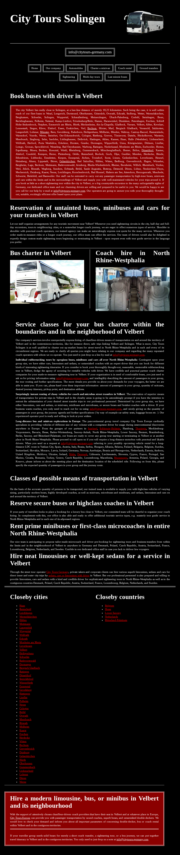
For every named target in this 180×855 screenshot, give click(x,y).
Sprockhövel (26, 678)
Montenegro (121, 457)
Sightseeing (69, 76)
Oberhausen (25, 763)
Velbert (23, 649)
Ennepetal (24, 686)
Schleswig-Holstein (110, 428)
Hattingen (24, 693)
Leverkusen (25, 645)
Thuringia (140, 428)
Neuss (22, 704)
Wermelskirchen (28, 616)
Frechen (23, 734)
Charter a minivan (100, 68)
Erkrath (23, 638)
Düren (22, 778)
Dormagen (25, 664)
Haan (22, 605)
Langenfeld (25, 627)
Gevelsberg (25, 689)
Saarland (92, 428)
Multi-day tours (91, 76)
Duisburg (24, 752)
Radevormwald (27, 660)
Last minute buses (117, 76)
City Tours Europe (20, 817)
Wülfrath (24, 634)
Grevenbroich (26, 748)
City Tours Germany (57, 571)
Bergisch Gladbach (29, 667)
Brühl (22, 712)
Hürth (22, 759)
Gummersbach (27, 767)
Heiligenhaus (26, 653)
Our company (53, 68)
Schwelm (24, 656)
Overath (23, 715)
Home (34, 68)
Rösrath (23, 723)
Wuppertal (25, 631)
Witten (22, 741)
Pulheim (23, 701)
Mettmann (24, 623)
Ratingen (24, 671)
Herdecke (24, 737)
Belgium (109, 605)
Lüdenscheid (26, 770)
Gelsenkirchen (67, 161)
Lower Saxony (113, 612)
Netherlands (111, 616)
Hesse (108, 609)
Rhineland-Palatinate (116, 620)
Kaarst (22, 730)
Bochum (92, 128)
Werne (22, 781)
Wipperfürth (26, 682)
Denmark (82, 454)
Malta (72, 454)
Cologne (24, 708)
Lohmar (23, 774)
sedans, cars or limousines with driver (69, 575)
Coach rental (125, 68)
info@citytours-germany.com (90, 52)
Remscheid (25, 609)
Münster (44, 132)
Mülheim (24, 726)
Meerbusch (25, 719)
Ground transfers (149, 68)
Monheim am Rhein (30, 642)
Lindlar (23, 697)
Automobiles (76, 68)
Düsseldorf (147, 150)
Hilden (23, 620)
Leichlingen (25, 612)
